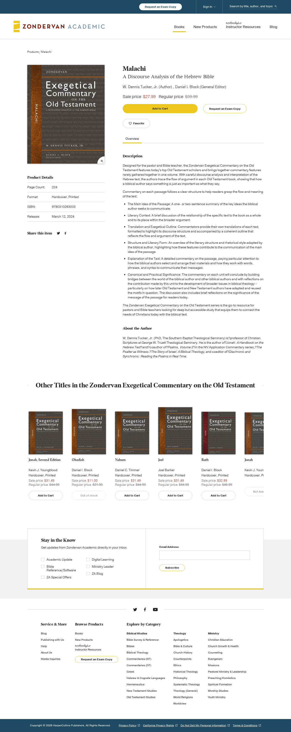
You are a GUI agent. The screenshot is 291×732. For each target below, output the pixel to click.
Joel (160, 460)
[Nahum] (132, 433)
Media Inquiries (50, 659)
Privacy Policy (127, 725)
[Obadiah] (89, 431)
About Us (46, 652)
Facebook (65, 233)
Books (79, 633)
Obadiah (78, 460)
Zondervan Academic (59, 26)
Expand (101, 160)
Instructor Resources (88, 649)
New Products (84, 640)
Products (33, 52)
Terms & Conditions (245, 725)
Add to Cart (160, 108)
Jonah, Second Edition (45, 460)
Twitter (58, 233)
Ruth (204, 460)
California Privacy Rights (158, 725)
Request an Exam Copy (160, 7)
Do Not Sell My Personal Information (203, 725)
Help (44, 646)
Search (275, 6)
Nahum (120, 460)
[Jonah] (262, 433)
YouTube (155, 609)
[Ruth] (218, 433)
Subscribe (172, 567)
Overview (132, 139)
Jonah (249, 460)
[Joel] (175, 430)
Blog (44, 633)
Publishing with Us (52, 640)
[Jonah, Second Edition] (46, 433)
